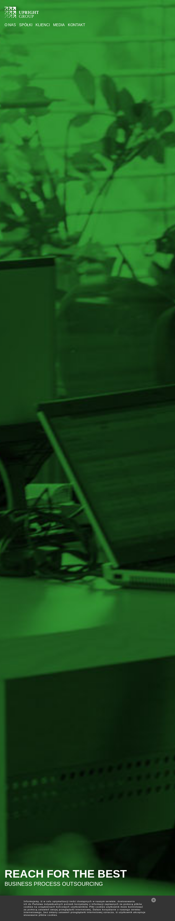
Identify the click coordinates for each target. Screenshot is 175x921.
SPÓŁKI (25, 25)
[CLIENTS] (22, 15)
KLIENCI (43, 25)
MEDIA (59, 25)
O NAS (10, 25)
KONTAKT (76, 25)
